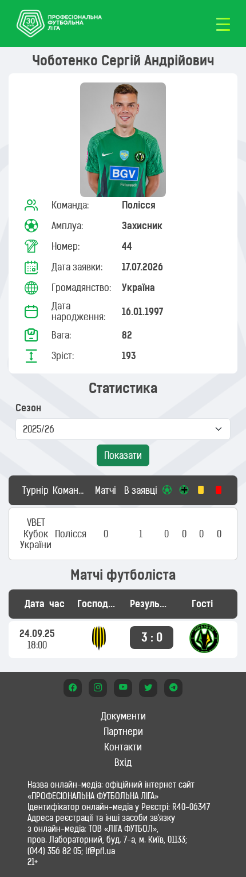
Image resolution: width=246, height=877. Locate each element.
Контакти (123, 747)
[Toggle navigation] (223, 23)
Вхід (123, 762)
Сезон (28, 408)
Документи (123, 716)
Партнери (123, 731)
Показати (123, 455)
